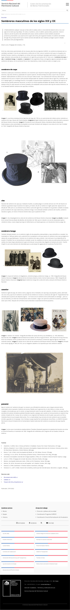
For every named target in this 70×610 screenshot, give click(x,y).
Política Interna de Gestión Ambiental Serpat (46, 564)
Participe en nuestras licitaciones (44, 539)
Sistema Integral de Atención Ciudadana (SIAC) (47, 533)
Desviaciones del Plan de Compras (11, 570)
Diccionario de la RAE (10, 477)
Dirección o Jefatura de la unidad (46, 511)
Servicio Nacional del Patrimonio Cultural (36, 591)
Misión (5, 511)
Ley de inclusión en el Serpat (9, 564)
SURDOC (6, 479)
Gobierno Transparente (42, 551)
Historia (5, 517)
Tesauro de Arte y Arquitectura (13, 482)
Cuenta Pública (6, 545)
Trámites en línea (40, 557)
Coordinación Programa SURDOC (47, 514)
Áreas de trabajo (42, 508)
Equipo (5, 514)
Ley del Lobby (6, 533)
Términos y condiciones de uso (46, 587)
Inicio (2, 14)
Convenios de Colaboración (9, 551)
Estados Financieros (7, 539)
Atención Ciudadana (30, 587)
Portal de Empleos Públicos (42, 545)
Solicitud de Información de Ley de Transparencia (14, 557)
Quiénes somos (6, 508)
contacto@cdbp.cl (46, 584)
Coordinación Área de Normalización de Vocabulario (52, 517)
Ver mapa (55, 581)
